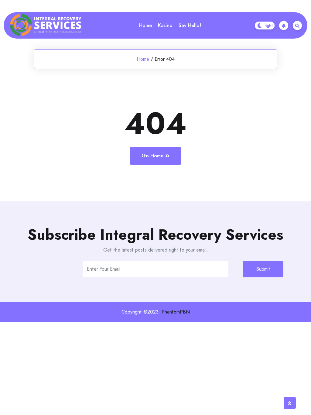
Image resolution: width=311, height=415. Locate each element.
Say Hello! (190, 25)
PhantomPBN (176, 311)
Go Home (153, 155)
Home (145, 25)
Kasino (165, 25)
